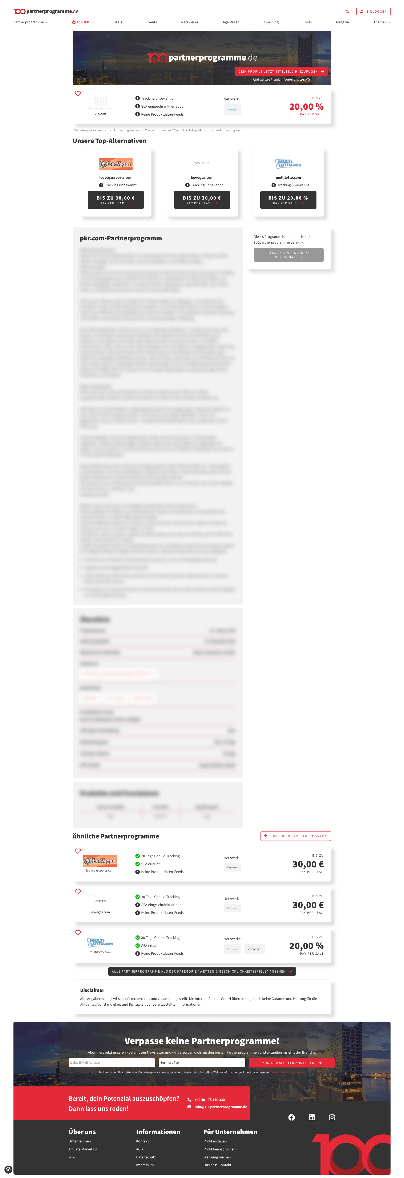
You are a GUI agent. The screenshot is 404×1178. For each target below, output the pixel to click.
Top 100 (82, 22)
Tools (307, 22)
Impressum (145, 1164)
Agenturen (231, 22)
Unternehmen (80, 1141)
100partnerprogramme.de (90, 130)
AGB (139, 1149)
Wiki (72, 1157)
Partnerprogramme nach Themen (134, 130)
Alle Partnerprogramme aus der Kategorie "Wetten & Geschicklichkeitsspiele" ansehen (199, 971)
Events (151, 22)
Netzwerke (189, 22)
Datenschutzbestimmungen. (287, 1072)
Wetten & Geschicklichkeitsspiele (182, 130)
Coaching (271, 22)
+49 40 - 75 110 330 (210, 1100)
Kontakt (142, 1141)
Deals (117, 22)
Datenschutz (146, 1157)
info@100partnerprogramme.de (221, 1107)
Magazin (342, 22)
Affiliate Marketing (83, 1149)
